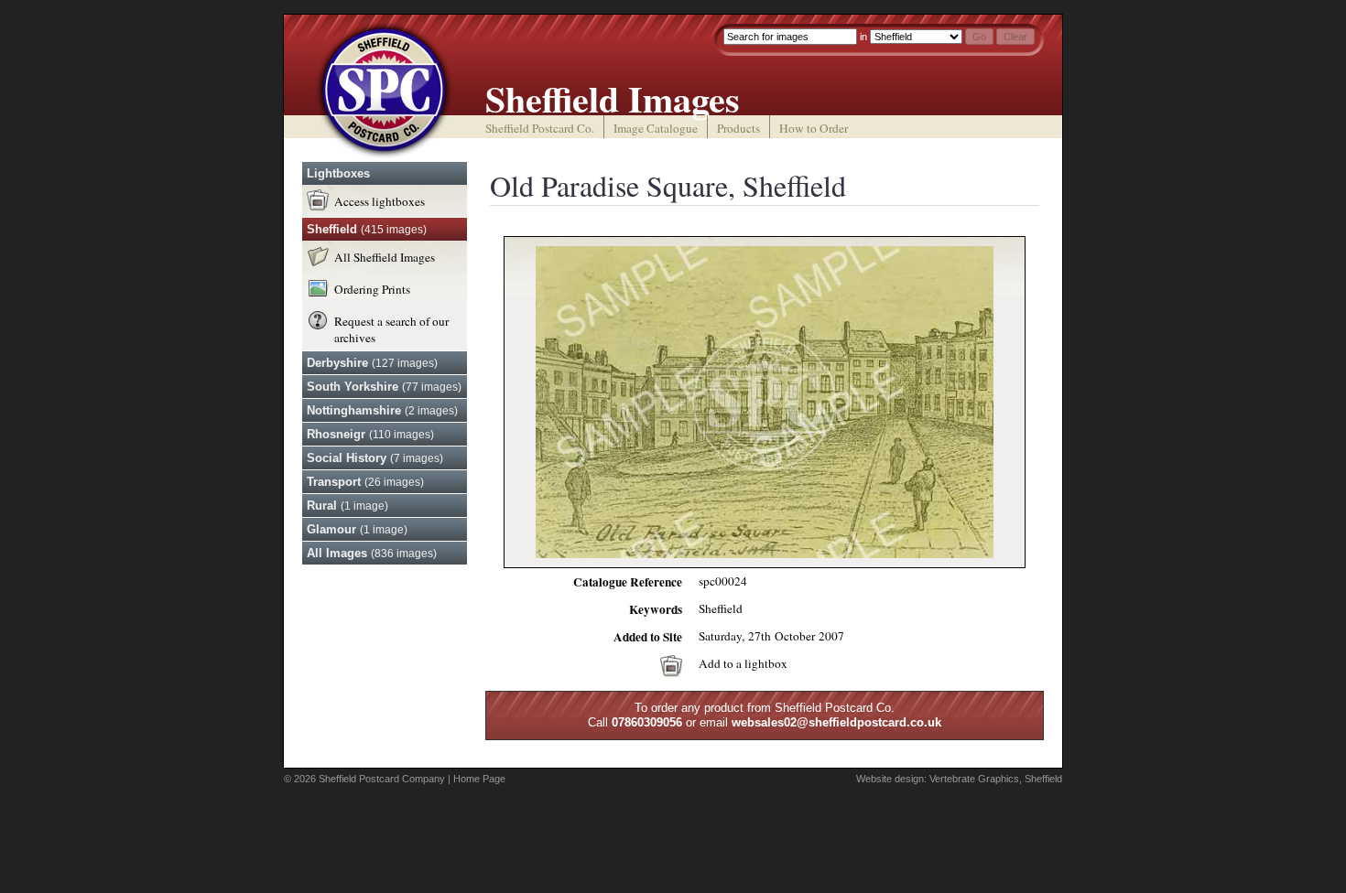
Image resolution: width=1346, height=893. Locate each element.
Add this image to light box (671, 666)
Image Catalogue (655, 128)
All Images (372, 553)
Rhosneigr (370, 434)
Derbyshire (372, 363)
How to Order (813, 128)
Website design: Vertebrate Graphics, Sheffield (959, 778)
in (863, 36)
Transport (365, 482)
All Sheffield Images (384, 257)
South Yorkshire (384, 386)
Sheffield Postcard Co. (539, 128)
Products (738, 128)
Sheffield (367, 229)
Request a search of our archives (391, 329)
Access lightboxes (379, 201)
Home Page (479, 778)
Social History (375, 458)
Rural (347, 505)
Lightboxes (338, 173)
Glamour (357, 529)
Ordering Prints (372, 289)
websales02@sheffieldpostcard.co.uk (836, 722)
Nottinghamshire (382, 410)
